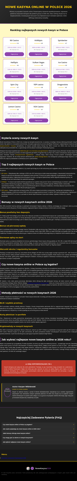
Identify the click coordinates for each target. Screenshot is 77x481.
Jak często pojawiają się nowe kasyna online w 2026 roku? (22, 429)
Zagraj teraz (14, 54)
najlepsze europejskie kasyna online (38, 283)
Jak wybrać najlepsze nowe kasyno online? (17, 442)
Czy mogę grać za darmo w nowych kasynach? (18, 437)
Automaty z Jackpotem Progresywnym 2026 (14, 458)
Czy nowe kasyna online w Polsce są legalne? (17, 424)
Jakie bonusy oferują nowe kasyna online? (16, 433)
